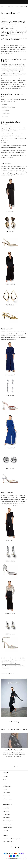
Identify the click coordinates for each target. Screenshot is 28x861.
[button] (2, 6)
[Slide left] (10, 766)
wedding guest (4, 84)
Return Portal (6, 811)
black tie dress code (7, 495)
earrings (15, 339)
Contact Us (5, 830)
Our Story (5, 779)
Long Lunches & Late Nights (14, 750)
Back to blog (15, 722)
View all (25, 729)
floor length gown (13, 505)
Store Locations (6, 817)
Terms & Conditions (7, 827)
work (13, 74)
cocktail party (4, 24)
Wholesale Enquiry (7, 786)
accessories (24, 38)
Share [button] (4, 18)
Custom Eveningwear (7, 821)
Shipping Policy (6, 814)
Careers (4, 783)
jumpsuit (8, 334)
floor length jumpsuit (19, 501)
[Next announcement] (25, 1)
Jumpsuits (4, 21)
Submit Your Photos (7, 799)
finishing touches (22, 80)
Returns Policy (6, 808)
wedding (23, 22)
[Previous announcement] (2, 1)
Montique (12, 858)
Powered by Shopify (17, 858)
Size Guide (5, 776)
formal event (13, 24)
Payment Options (7, 824)
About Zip (5, 789)
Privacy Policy (6, 795)
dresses (3, 22)
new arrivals (6, 667)
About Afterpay (6, 792)
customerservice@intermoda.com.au (11, 664)
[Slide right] (17, 766)
